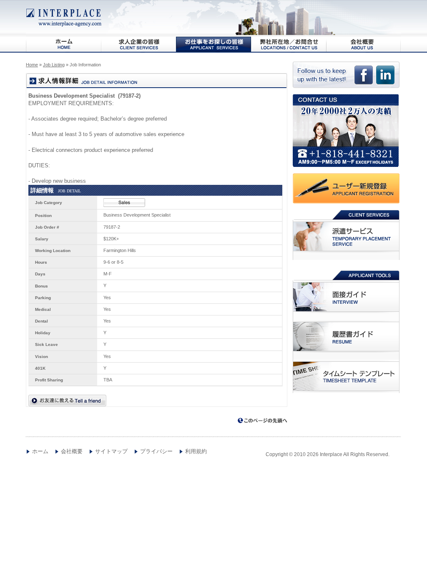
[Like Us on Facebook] (363, 78)
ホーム (40, 451)
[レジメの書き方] (346, 336)
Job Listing (54, 64)
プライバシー (156, 451)
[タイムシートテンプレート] (346, 376)
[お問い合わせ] (347, 130)
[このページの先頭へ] (263, 420)
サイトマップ (111, 451)
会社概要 (363, 44)
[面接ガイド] (346, 297)
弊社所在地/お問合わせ (288, 44)
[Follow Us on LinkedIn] (385, 78)
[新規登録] (347, 188)
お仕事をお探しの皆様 (213, 44)
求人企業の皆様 (138, 44)
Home (32, 64)
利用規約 (196, 451)
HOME (63, 44)
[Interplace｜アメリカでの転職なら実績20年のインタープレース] (64, 17)
